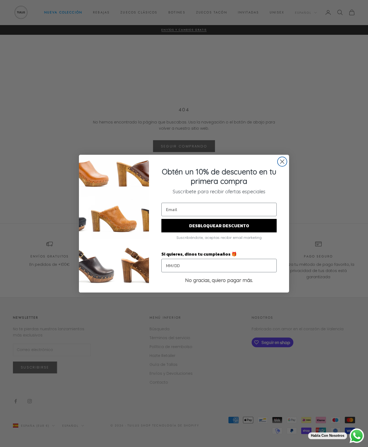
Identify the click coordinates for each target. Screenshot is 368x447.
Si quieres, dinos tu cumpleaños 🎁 (199, 254)
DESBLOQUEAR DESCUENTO (219, 225)
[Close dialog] (282, 161)
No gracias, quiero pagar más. (219, 280)
